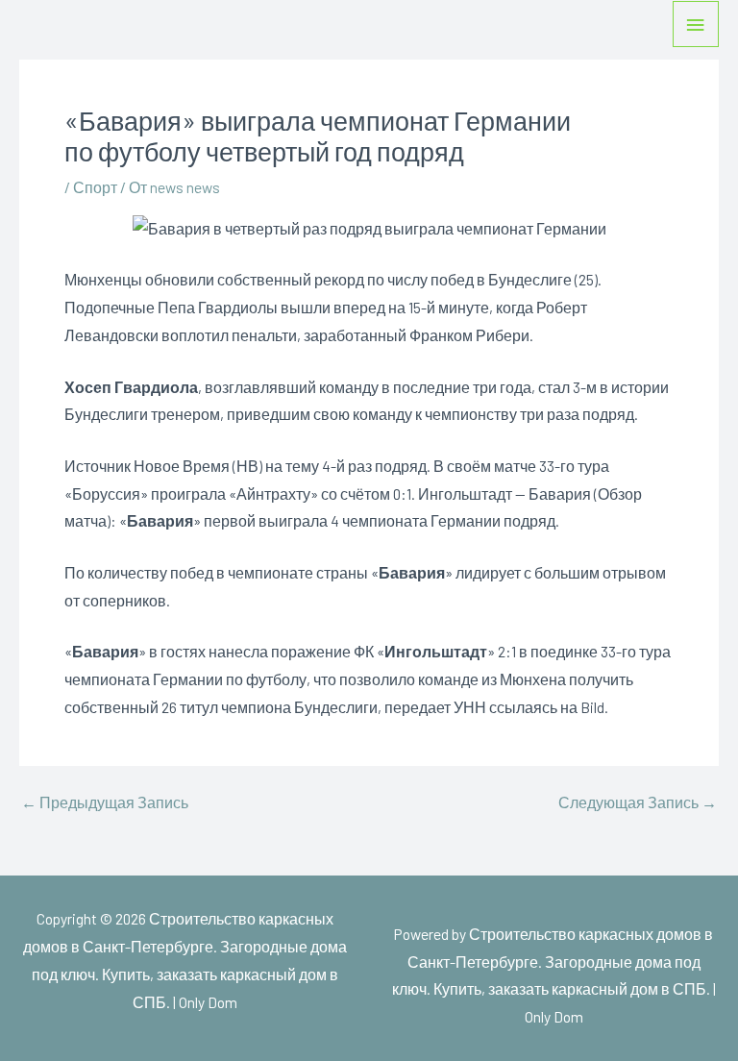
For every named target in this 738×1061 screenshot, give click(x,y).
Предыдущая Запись (104, 802)
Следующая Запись (637, 802)
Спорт (95, 187)
